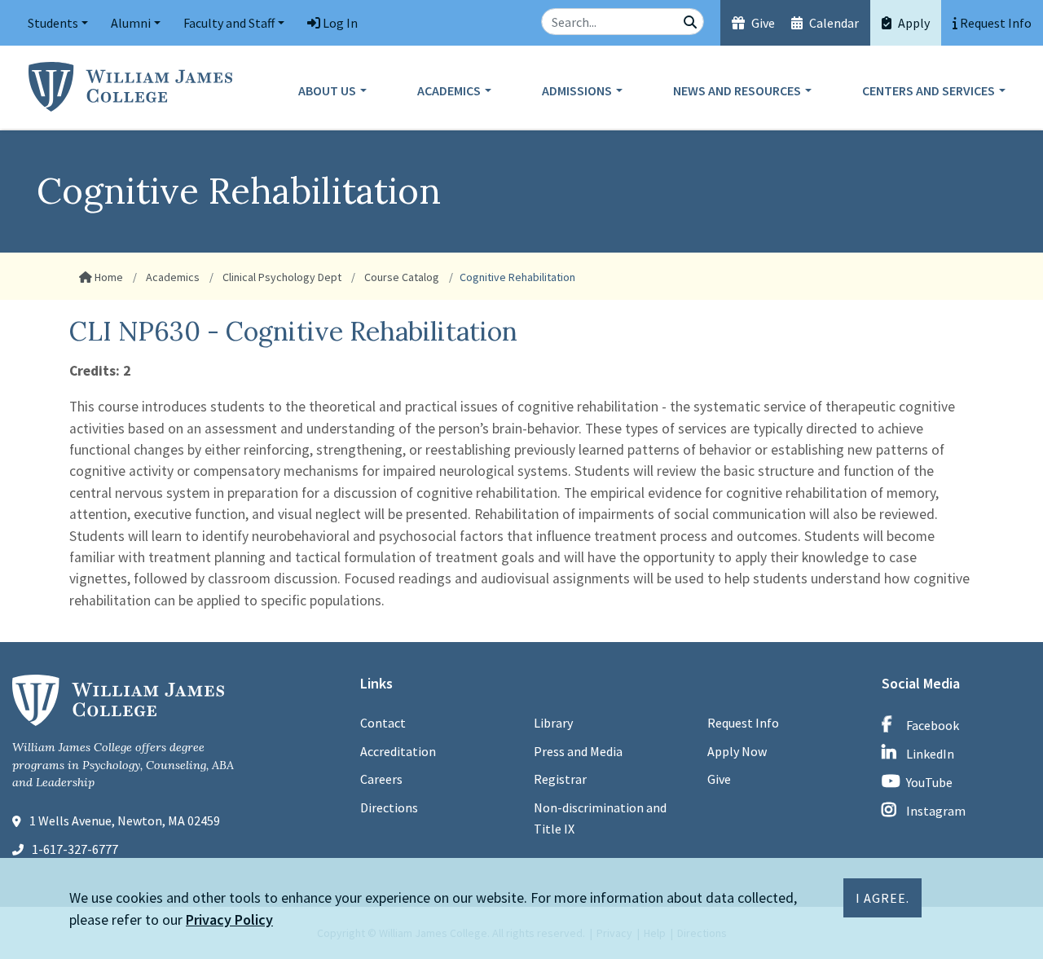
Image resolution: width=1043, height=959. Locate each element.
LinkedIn (930, 754)
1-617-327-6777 (75, 849)
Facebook (932, 725)
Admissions (577, 90)
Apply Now (737, 751)
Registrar (560, 779)
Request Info (743, 723)
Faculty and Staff (229, 23)
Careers (381, 779)
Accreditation (398, 751)
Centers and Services (928, 90)
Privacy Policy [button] (229, 919)
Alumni (131, 23)
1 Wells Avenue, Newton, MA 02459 (124, 820)
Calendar (833, 23)
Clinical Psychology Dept (280, 277)
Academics (449, 90)
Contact (383, 723)
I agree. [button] (882, 898)
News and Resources (737, 90)
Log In (339, 23)
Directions (389, 807)
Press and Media (578, 751)
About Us (327, 90)
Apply (913, 23)
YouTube (929, 782)
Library (553, 723)
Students (53, 23)
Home (107, 277)
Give (762, 23)
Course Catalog (400, 277)
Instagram (936, 811)
